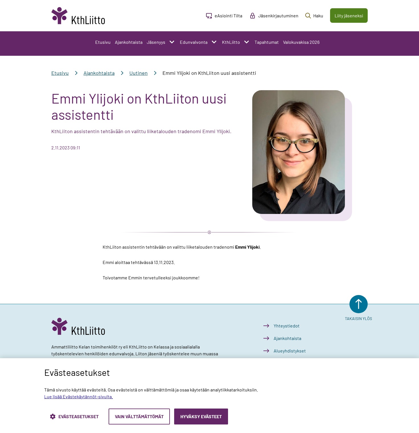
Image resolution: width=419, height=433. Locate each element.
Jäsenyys (156, 42)
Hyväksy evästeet (201, 416)
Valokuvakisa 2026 (301, 42)
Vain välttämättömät (139, 416)
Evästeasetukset (78, 416)
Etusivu (103, 42)
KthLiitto (231, 42)
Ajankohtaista (129, 42)
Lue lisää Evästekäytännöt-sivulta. (78, 396)
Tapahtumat (267, 42)
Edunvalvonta (194, 42)
